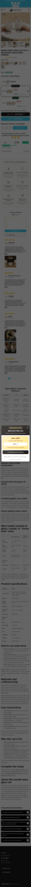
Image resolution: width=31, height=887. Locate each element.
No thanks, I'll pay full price (15, 459)
